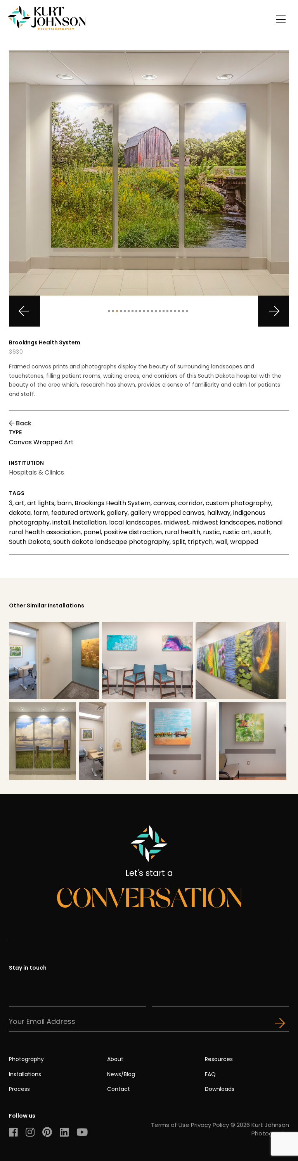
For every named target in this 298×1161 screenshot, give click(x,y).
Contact (118, 1089)
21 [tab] (187, 311)
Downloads (219, 1089)
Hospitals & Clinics (36, 472)
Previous (24, 311)
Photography (26, 1059)
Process (19, 1089)
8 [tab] (136, 311)
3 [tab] (117, 311)
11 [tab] (148, 311)
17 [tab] (171, 311)
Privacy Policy (210, 1125)
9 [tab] (140, 311)
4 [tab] (121, 311)
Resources (219, 1059)
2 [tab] (113, 311)
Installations (25, 1074)
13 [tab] (156, 311)
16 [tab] (167, 311)
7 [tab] (132, 311)
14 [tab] (160, 311)
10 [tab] (144, 311)
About (115, 1059)
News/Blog (121, 1074)
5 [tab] (125, 311)
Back (22, 423)
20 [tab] (183, 311)
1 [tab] (109, 311)
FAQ (210, 1074)
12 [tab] (152, 311)
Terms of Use (170, 1125)
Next (273, 311)
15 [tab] (164, 311)
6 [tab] (129, 311)
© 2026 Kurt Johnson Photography (259, 1129)
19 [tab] (179, 311)
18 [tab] (175, 311)
